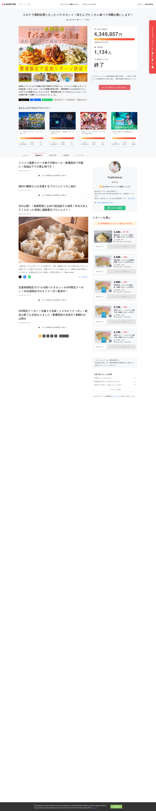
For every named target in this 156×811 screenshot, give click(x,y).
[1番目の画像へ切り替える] (25, 77)
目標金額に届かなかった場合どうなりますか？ (107, 381)
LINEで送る (48, 100)
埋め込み (71, 100)
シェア (37, 100)
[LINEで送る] (29, 276)
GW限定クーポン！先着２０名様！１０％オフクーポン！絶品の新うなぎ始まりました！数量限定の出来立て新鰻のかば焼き (53, 314)
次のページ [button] (63, 336)
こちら (115, 396)
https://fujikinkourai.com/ (105, 203)
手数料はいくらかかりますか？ (103, 378)
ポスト (25, 100)
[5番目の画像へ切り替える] (80, 77)
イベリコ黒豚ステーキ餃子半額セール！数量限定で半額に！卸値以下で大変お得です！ (51, 164)
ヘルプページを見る (115, 389)
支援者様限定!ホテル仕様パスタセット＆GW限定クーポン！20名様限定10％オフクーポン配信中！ (51, 289)
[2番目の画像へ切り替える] (38, 77)
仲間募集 (66, 155)
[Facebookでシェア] (24, 276)
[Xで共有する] (20, 276)
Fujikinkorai (72, 20)
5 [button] (55, 336)
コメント (79, 155)
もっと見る (82, 277)
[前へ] (21, 48)
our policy (95, 808)
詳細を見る (99, 246)
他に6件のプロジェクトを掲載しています (116, 187)
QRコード (83, 100)
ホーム (25, 155)
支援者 (52, 155)
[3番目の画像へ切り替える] (52, 77)
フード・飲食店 (84, 20)
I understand (116, 807)
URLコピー (60, 100)
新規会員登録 (149, 4)
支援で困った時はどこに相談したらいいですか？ (108, 385)
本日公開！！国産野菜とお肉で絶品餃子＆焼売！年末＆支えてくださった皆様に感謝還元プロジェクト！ (53, 207)
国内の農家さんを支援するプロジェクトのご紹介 (47, 186)
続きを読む (131, 198)
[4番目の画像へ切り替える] (66, 77)
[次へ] (84, 48)
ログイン (140, 4)
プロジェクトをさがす (89, 4)
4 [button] (51, 336)
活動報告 (39, 155)
